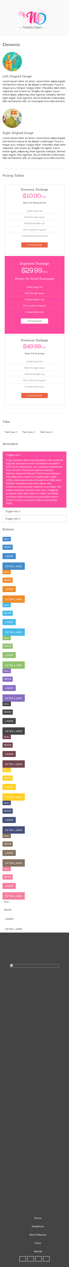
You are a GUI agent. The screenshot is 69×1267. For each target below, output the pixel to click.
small (7, 539)
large (9, 556)
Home (38, 1218)
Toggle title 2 (12, 511)
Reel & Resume (37, 1234)
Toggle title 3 (12, 518)
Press (38, 1243)
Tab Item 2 (28, 432)
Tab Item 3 (46, 432)
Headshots (38, 1226)
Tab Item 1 (11, 432)
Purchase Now (34, 245)
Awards (38, 1251)
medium (7, 547)
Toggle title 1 (13, 454)
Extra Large (13, 566)
